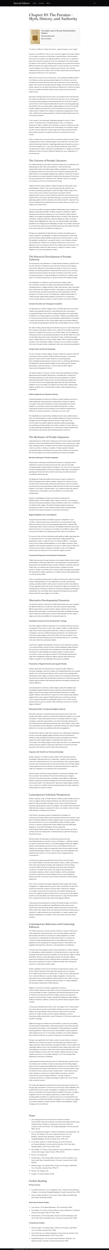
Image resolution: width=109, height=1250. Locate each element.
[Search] (94, 3)
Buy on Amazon (46, 38)
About (48, 3)
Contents (41, 3)
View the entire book (47, 36)
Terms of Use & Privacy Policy (32, 1249)
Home (34, 3)
